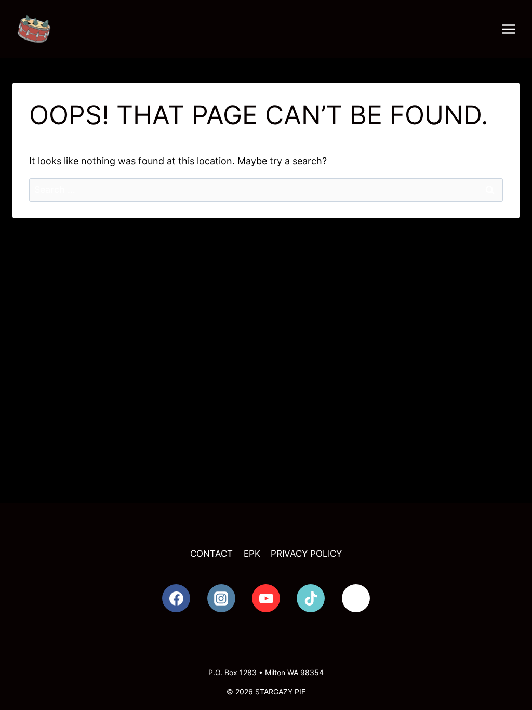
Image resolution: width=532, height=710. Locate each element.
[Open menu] (508, 29)
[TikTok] (311, 598)
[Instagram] (221, 598)
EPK (252, 553)
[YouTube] (266, 598)
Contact (211, 553)
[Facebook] (176, 598)
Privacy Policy (306, 553)
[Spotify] (356, 598)
